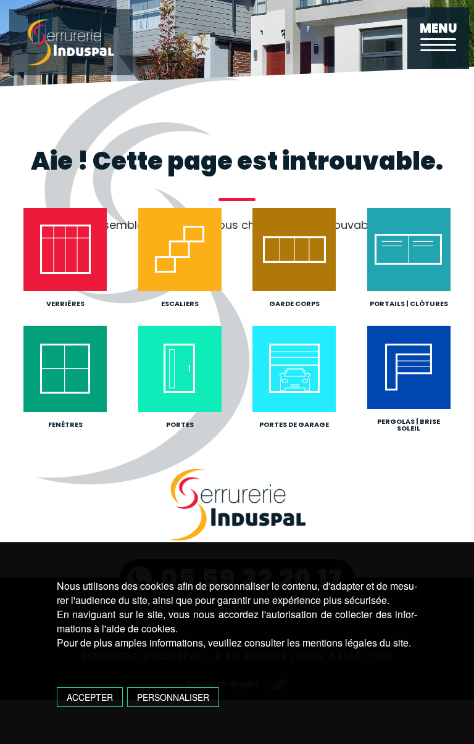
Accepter (90, 697)
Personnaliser (173, 697)
